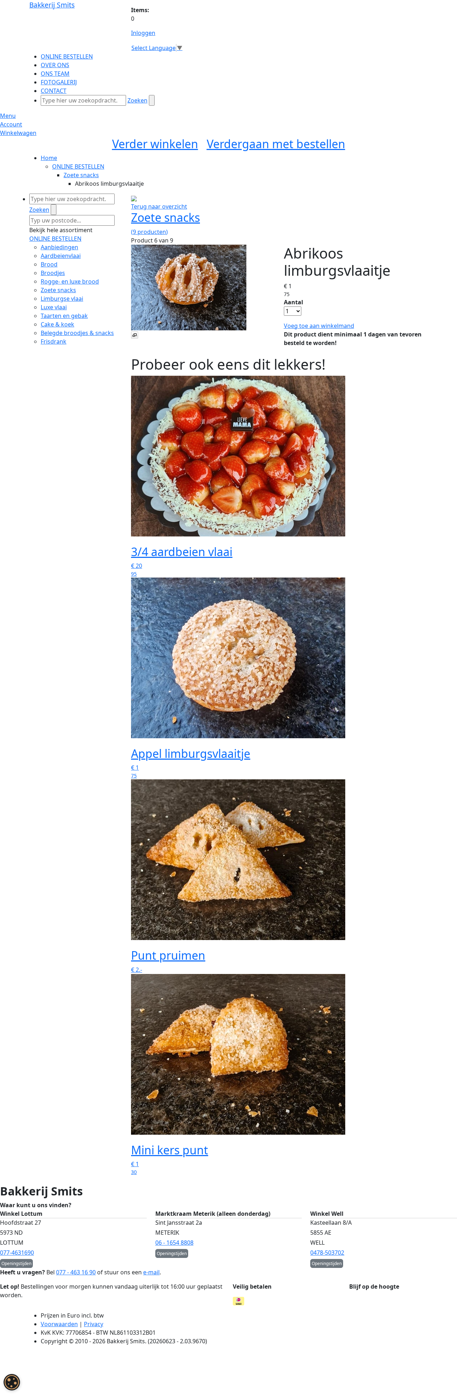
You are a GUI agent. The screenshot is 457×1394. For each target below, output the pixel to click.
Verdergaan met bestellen (276, 143)
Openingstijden (16, 1263)
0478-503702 (327, 1252)
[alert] (12, 1382)
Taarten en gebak (64, 316)
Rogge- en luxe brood (70, 281)
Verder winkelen (155, 143)
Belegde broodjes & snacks (77, 333)
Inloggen (143, 33)
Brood (49, 264)
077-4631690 (17, 1252)
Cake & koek (57, 324)
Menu (8, 116)
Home (49, 158)
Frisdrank (53, 341)
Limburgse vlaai (62, 299)
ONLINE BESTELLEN (78, 166)
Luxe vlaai (54, 307)
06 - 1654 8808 (174, 1242)
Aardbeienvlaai (61, 256)
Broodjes (53, 273)
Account (11, 124)
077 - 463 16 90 (76, 1272)
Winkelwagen (18, 133)
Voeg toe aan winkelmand (319, 326)
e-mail (151, 1272)
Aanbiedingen (59, 247)
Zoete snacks (81, 175)
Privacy (93, 1324)
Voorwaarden (59, 1324)
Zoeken (137, 100)
